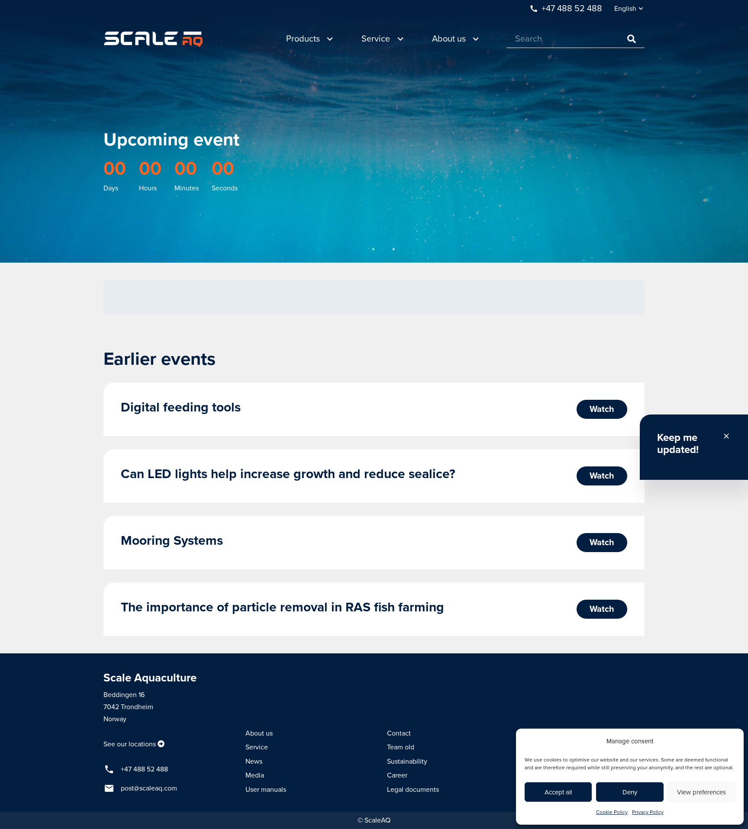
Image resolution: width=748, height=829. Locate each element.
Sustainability (407, 761)
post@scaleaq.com (149, 788)
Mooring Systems (172, 541)
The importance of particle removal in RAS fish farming (282, 607)
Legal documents (413, 789)
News (253, 761)
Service (256, 747)
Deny (629, 792)
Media (254, 775)
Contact (399, 733)
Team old (400, 747)
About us (259, 733)
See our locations (129, 744)
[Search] (631, 39)
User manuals (265, 789)
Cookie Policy (612, 812)
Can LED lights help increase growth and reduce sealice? (288, 474)
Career (397, 775)
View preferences (701, 792)
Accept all (558, 792)
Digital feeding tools (181, 407)
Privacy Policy (648, 812)
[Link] (153, 39)
